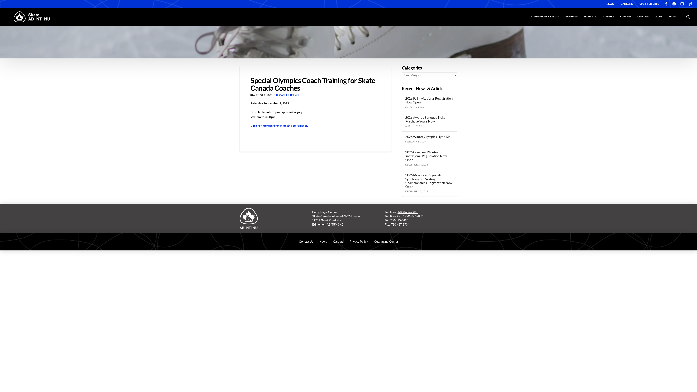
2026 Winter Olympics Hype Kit (427, 137)
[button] (688, 17)
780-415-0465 (399, 220)
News (295, 95)
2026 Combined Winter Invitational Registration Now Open (426, 156)
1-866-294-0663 (408, 212)
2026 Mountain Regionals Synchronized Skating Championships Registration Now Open (429, 180)
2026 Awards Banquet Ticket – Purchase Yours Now (427, 119)
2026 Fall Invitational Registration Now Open (429, 100)
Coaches (283, 95)
